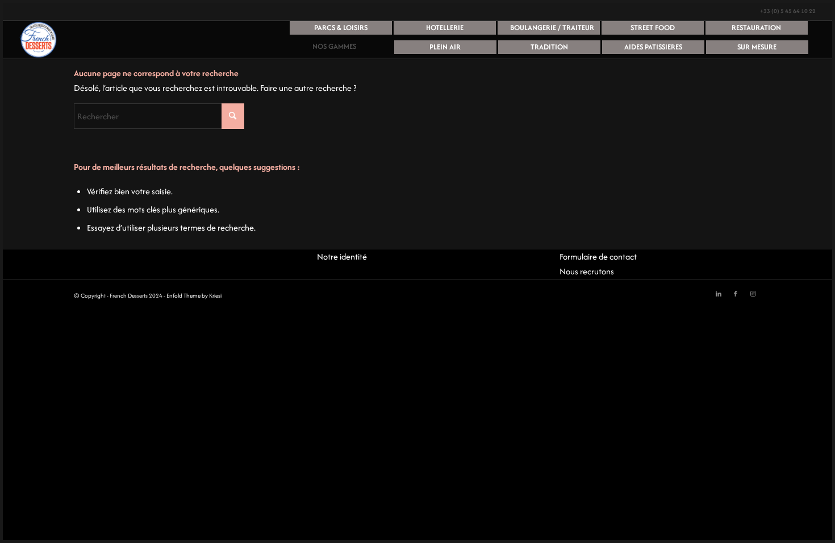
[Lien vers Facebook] (735, 294)
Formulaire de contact (598, 256)
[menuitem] (340, 30)
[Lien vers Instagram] (752, 294)
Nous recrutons (587, 271)
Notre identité (342, 256)
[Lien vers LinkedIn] (718, 294)
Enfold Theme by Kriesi (194, 295)
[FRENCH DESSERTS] (38, 40)
